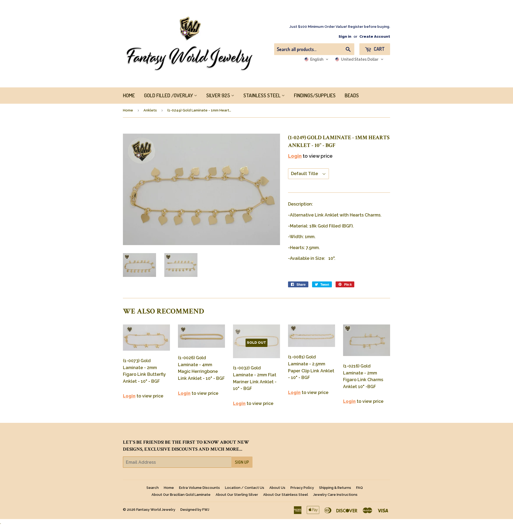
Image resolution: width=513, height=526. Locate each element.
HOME (129, 95)
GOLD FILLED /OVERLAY (169, 95)
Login (295, 156)
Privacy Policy (302, 488)
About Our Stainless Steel (285, 495)
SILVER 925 (218, 95)
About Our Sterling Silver (237, 495)
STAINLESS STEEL (262, 95)
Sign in (345, 36)
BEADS (352, 95)
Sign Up (242, 462)
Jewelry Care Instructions (335, 495)
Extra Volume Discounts (199, 488)
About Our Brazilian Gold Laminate (181, 495)
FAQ (359, 488)
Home (128, 110)
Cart (379, 49)
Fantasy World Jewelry (155, 510)
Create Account (374, 36)
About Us (277, 488)
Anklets (150, 110)
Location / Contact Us (244, 488)
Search (152, 488)
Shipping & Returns (335, 488)
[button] (316, 59)
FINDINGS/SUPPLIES (315, 95)
